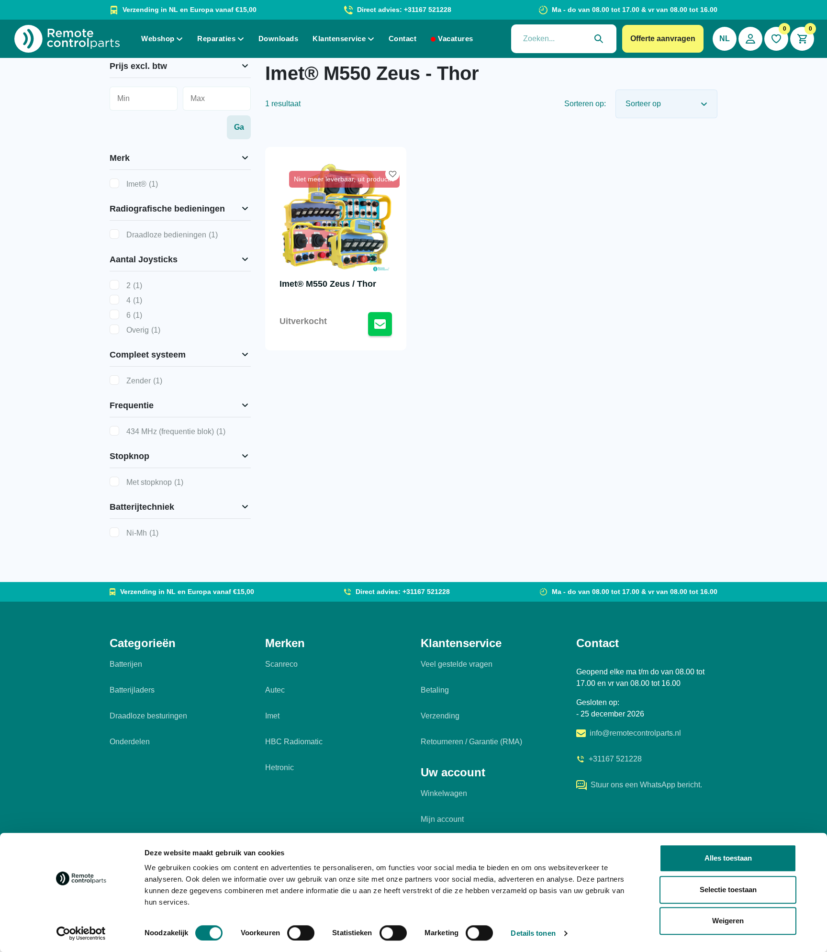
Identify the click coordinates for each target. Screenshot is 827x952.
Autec (275, 690)
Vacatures (455, 38)
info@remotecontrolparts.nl (635, 733)
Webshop (158, 38)
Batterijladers (132, 690)
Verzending (440, 716)
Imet (272, 716)
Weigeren (728, 921)
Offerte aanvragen (662, 38)
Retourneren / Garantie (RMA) (471, 742)
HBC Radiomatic (294, 742)
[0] (776, 39)
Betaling (435, 690)
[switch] (300, 933)
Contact (403, 38)
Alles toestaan (728, 858)
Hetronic (279, 767)
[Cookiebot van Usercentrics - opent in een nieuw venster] (81, 933)
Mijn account (442, 819)
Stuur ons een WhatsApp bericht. (646, 785)
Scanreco (281, 664)
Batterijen (126, 664)
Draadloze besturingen (148, 716)
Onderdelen (130, 742)
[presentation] (563, 38)
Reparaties (216, 38)
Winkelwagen (444, 793)
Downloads (278, 38)
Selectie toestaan (728, 889)
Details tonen (533, 933)
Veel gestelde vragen (456, 664)
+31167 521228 (615, 759)
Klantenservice (339, 38)
